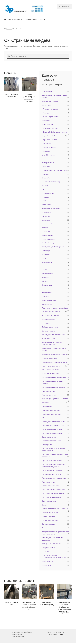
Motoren (45, 228)
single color (46, 277)
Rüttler (44, 258)
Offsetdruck (46, 231)
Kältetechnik (46, 205)
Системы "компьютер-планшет (53, 490)
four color (45, 197)
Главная (9, 29)
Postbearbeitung (48, 243)
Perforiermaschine (48, 239)
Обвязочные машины (50, 418)
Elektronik (45, 174)
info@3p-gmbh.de (57, 634)
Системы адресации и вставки (53, 493)
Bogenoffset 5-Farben (49, 136)
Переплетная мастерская (51, 441)
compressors (46, 159)
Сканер (45, 505)
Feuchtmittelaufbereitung (51, 182)
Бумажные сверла (48, 319)
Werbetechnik (47, 304)
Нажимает (46, 403)
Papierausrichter (47, 235)
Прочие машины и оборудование (54, 478)
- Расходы (45, 113)
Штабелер (45, 551)
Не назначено (47, 406)
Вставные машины (49, 331)
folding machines (48, 193)
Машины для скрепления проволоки (55, 399)
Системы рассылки (49, 501)
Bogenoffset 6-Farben (49, 140)
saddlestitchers (47, 262)
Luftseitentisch (47, 224)
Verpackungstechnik (49, 300)
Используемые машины (13, 19)
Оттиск (42, 19)
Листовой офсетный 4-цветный (53, 387)
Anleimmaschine (47, 124)
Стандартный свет (49, 516)
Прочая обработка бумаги (51, 474)
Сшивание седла (48, 524)
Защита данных (31, 19)
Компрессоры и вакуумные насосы (54, 362)
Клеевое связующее (49, 358)
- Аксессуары (47, 91)
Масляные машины (49, 391)
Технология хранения (50, 528)
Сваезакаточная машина (51, 486)
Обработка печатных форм (52, 429)
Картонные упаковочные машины (54, 354)
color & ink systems (48, 155)
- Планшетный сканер (50, 109)
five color (45, 186)
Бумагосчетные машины (51, 316)
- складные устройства (50, 117)
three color (46, 289)
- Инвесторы (46, 105)
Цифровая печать (48, 548)
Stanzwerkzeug (47, 285)
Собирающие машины (50, 513)
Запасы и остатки (48, 339)
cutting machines (48, 163)
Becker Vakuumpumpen (50, 128)
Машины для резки (49, 395)
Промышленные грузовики (52, 470)
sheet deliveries (47, 274)
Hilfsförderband (47, 201)
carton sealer (46, 151)
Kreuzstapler (46, 212)
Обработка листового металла (53, 426)
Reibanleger (46, 251)
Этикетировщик (47, 561)
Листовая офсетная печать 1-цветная (55, 377)
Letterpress (46, 220)
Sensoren (45, 270)
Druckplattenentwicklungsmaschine (54, 170)
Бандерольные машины (51, 312)
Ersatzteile (46, 178)
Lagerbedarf (46, 216)
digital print (46, 166)
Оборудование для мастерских (53, 422)
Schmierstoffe (47, 565)
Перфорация (47, 445)
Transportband (47, 293)
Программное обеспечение (52, 461)
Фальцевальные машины (51, 544)
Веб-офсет (46, 323)
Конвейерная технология (51, 366)
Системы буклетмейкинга (51, 497)
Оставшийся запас (49, 437)
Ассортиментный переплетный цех (55, 308)
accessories (46, 120)
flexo (44, 189)
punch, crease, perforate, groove (53, 247)
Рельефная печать (49, 482)
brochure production (49, 147)
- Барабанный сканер (50, 101)
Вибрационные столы (50, 327)
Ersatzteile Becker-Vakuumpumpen (55, 132)
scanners (45, 266)
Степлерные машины (50, 520)
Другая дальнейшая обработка (53, 335)
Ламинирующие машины (51, 370)
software (45, 281)
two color (45, 296)
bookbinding (46, 143)
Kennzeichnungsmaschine (51, 209)
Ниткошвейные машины (51, 410)
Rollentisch (46, 254)
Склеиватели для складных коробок (55, 509)
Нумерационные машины (51, 414)
